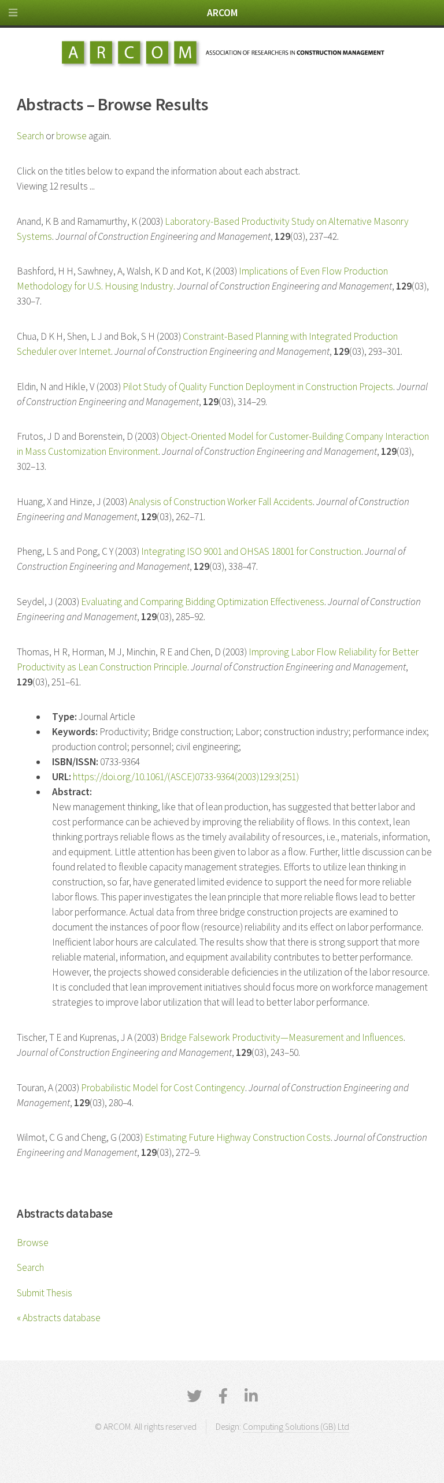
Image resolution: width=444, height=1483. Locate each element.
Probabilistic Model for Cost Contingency (163, 1087)
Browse (33, 1242)
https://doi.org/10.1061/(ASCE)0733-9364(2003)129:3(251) (186, 776)
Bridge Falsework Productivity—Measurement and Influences (282, 1037)
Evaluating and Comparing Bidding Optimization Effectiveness (202, 601)
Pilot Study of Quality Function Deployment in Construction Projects (258, 386)
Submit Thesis (44, 1292)
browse (71, 135)
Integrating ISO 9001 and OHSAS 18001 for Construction (251, 551)
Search (30, 1267)
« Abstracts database (59, 1317)
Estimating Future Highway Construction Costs (238, 1137)
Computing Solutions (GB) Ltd (296, 1426)
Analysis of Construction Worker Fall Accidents (221, 501)
